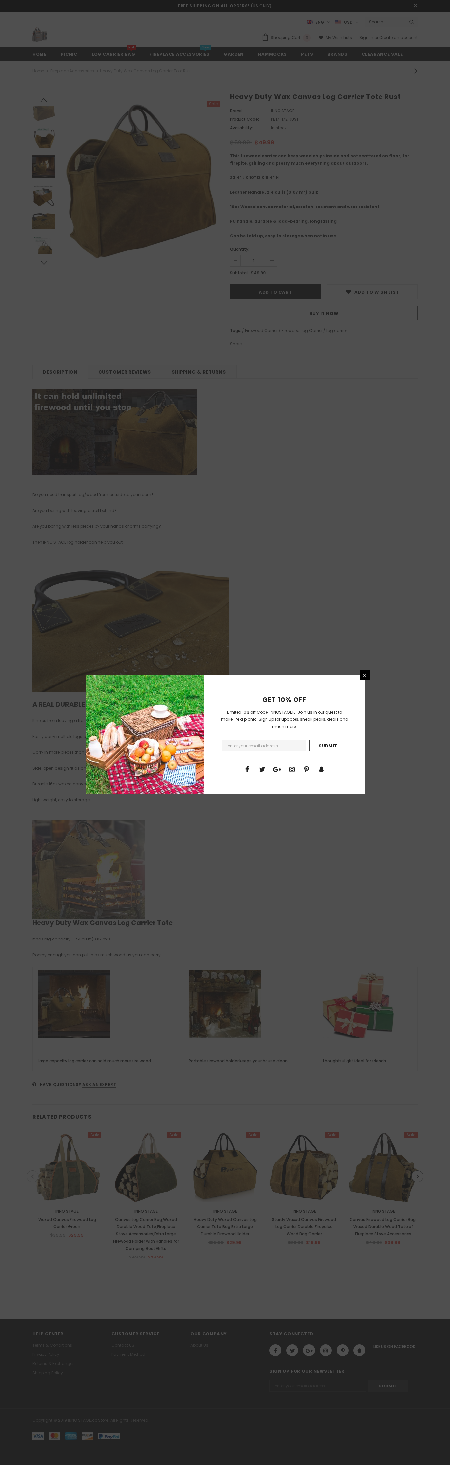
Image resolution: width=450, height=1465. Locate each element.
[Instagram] (292, 769)
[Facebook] (247, 769)
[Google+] (277, 769)
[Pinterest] (307, 769)
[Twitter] (262, 769)
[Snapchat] (321, 769)
